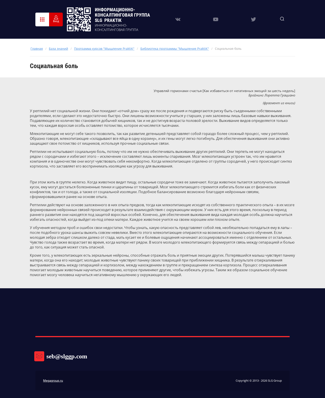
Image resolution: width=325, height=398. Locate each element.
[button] (42, 19)
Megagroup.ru (53, 380)
